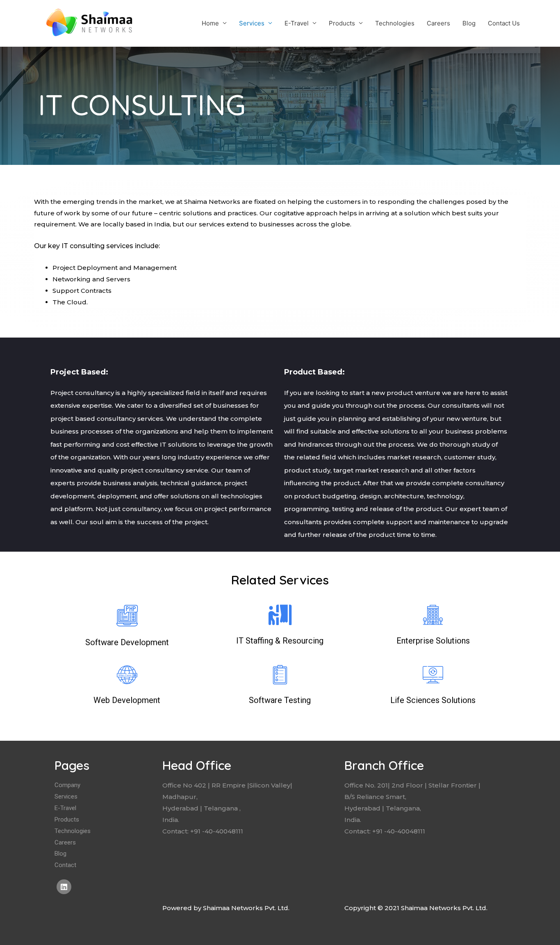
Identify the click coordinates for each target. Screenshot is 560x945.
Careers (438, 23)
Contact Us (504, 23)
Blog (469, 23)
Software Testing (280, 700)
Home (210, 23)
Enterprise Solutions (433, 641)
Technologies (394, 23)
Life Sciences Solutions (433, 700)
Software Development (127, 642)
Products (342, 23)
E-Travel (297, 23)
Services (251, 23)
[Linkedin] (64, 886)
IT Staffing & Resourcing (279, 641)
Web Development (126, 700)
